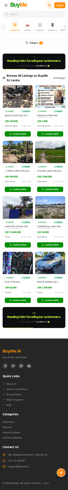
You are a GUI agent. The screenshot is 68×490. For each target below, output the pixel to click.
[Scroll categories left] (3, 26)
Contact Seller (19, 133)
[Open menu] (6, 5)
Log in (59, 5)
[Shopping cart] (49, 5)
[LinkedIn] (29, 366)
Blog (8, 404)
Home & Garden (11, 432)
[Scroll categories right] (64, 26)
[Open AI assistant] (61, 472)
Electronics (9, 421)
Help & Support (14, 399)
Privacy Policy (13, 394)
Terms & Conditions (17, 389)
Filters (36, 43)
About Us (11, 383)
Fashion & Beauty (12, 437)
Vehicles (7, 427)
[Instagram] (21, 366)
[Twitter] (13, 366)
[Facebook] (5, 366)
